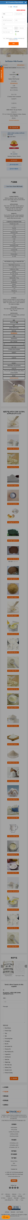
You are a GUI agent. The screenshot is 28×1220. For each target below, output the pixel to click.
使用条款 (16, 38)
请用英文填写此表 (21, 10)
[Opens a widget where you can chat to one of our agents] (6, 1217)
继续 (14, 43)
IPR (19, 38)
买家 (11, 6)
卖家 (16, 6)
